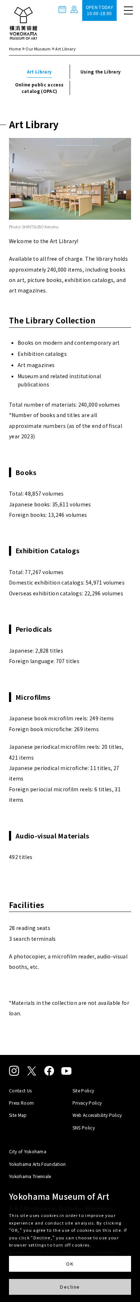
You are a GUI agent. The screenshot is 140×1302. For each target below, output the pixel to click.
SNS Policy (84, 1127)
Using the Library (100, 71)
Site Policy (83, 1090)
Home (15, 49)
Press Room (21, 1103)
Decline (70, 1287)
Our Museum (38, 49)
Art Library (39, 71)
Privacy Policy (87, 1103)
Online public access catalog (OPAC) (39, 87)
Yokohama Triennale (30, 1176)
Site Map (18, 1115)
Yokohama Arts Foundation (37, 1164)
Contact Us (20, 1090)
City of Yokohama (27, 1151)
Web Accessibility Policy (97, 1115)
